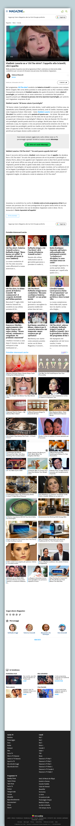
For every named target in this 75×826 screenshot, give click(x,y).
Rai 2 (40, 740)
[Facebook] (7, 615)
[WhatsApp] (17, 615)
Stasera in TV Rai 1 (45, 759)
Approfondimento (13, 800)
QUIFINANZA (65, 818)
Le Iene (41, 794)
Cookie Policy (39, 821)
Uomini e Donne (44, 781)
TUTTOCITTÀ (50, 818)
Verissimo (42, 792)
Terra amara (10, 687)
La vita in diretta (44, 805)
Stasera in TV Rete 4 (45, 767)
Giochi (9, 808)
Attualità (10, 797)
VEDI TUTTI (37, 639)
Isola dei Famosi (44, 786)
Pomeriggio (11, 740)
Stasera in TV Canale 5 (46, 769)
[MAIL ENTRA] (62, 11)
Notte (9, 745)
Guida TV (10, 735)
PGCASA (36, 818)
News (14, 23)
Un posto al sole (44, 797)
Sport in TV (11, 761)
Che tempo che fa (45, 808)
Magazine (8, 23)
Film (8, 751)
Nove (40, 756)
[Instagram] (10, 615)
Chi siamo (20, 821)
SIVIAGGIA (59, 818)
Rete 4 (41, 745)
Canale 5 (42, 748)
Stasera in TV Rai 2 (45, 761)
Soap (25, 681)
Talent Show (11, 781)
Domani (10, 748)
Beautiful (42, 789)
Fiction (9, 789)
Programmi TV (12, 776)
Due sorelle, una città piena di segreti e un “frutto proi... (29, 677)
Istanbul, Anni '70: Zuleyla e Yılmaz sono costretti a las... (29, 691)
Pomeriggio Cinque (45, 800)
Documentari (11, 802)
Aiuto (56, 821)
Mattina (10, 737)
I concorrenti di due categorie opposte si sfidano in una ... (61, 691)
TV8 (40, 753)
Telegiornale (11, 792)
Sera (8, 743)
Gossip (19, 23)
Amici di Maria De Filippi (47, 779)
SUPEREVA (40, 819)
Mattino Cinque (44, 802)
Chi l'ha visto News (12, 215)
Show (56, 694)
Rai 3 (40, 743)
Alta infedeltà (42, 674)
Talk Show (10, 784)
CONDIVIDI (62, 82)
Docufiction (59, 681)
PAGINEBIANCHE (43, 818)
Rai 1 (40, 737)
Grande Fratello (44, 784)
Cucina (9, 794)
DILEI (55, 818)
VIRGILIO (13, 818)
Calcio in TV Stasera (13, 759)
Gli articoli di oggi (13, 764)
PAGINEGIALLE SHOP (29, 818)
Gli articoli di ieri (12, 767)
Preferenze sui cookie (49, 821)
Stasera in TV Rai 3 (45, 764)
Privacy (32, 821)
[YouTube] (13, 615)
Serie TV (10, 753)
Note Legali (26, 821)
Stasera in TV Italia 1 (45, 772)
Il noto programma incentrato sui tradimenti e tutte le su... (62, 677)
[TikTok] (20, 615)
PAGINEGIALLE (19, 818)
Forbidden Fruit (11, 674)
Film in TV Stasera (13, 756)
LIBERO (9, 818)
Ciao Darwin (42, 687)
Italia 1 (41, 751)
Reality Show (11, 778)
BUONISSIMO (35, 819)
